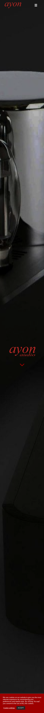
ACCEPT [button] (21, 708)
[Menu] (36, 5)
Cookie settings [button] (9, 708)
